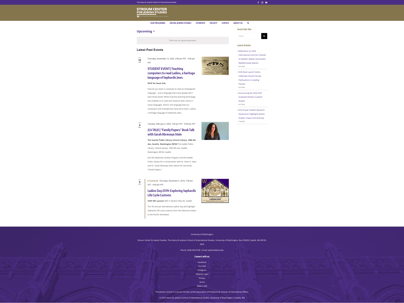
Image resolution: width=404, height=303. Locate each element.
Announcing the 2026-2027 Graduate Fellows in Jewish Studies (250, 97)
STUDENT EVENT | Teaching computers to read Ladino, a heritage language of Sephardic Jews (171, 73)
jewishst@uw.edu (216, 250)
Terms (202, 282)
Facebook (202, 262)
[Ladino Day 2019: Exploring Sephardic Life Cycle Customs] (215, 191)
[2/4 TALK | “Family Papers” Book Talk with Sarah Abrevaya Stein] (215, 131)
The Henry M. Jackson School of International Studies (156, 2)
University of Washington (202, 234)
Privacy (202, 278)
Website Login (202, 274)
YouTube (202, 266)
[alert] (183, 40)
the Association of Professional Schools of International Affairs (220, 292)
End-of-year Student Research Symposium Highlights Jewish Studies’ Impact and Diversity (252, 114)
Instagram (202, 270)
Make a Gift (202, 286)
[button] (248, 23)
